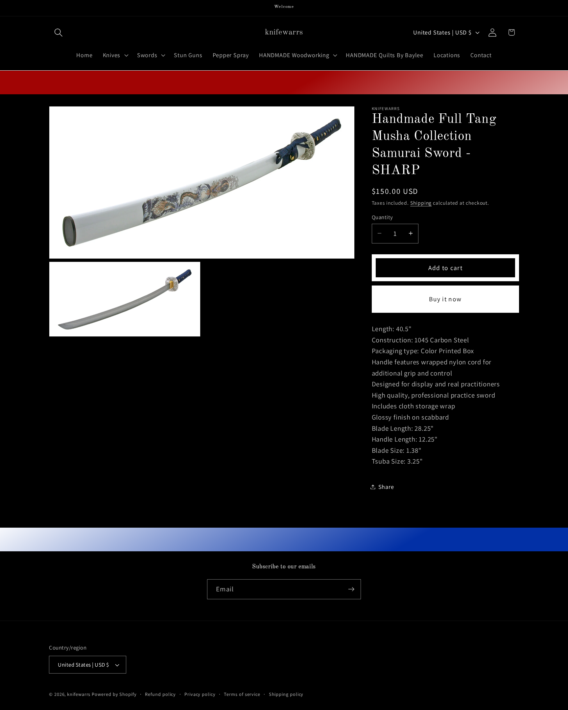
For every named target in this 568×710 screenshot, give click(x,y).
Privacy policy (200, 694)
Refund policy (160, 694)
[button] (58, 32)
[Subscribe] (351, 589)
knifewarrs (78, 694)
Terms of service (242, 694)
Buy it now (445, 299)
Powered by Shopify (114, 694)
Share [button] (386, 487)
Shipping (421, 202)
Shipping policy (286, 694)
